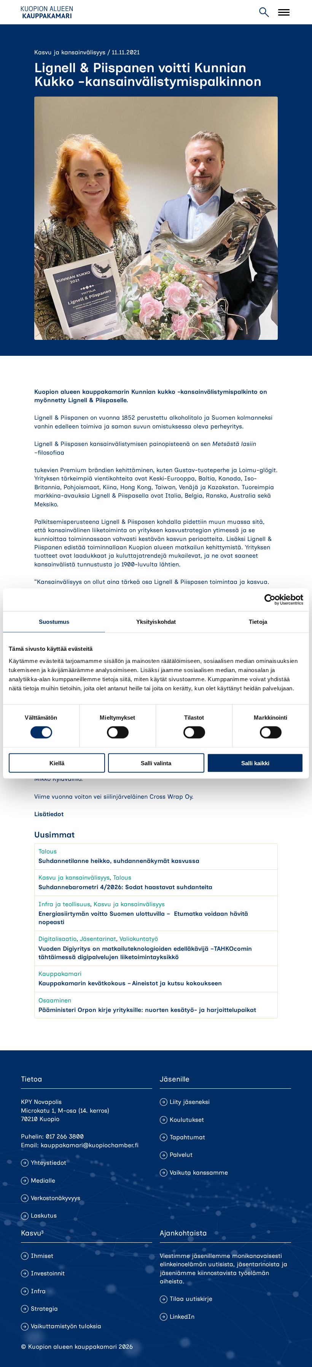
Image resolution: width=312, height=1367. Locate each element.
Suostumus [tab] (54, 621)
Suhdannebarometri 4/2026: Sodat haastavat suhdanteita (125, 887)
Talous (47, 851)
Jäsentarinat (98, 938)
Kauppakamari (59, 973)
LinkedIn (182, 1316)
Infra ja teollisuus (64, 904)
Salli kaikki (255, 763)
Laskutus (44, 1215)
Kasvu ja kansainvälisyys (69, 52)
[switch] (118, 732)
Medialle (43, 1180)
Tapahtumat (187, 1137)
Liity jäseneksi (190, 1101)
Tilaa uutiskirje (191, 1298)
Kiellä (56, 763)
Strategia (44, 1308)
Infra (38, 1291)
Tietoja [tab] (258, 621)
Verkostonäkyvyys (55, 1198)
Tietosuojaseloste (225, 1346)
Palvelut (181, 1154)
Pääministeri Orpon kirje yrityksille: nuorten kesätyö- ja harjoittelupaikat (147, 1009)
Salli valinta (156, 763)
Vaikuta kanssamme (199, 1172)
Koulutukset (187, 1119)
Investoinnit (48, 1273)
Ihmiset (42, 1255)
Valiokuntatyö (138, 938)
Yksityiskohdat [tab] (156, 621)
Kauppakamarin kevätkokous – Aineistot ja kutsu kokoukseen (130, 983)
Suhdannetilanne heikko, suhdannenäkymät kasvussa (118, 860)
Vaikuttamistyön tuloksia (66, 1326)
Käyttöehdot (273, 1346)
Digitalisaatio (57, 938)
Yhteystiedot (48, 1162)
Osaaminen (54, 1000)
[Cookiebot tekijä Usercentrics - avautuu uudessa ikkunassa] (270, 600)
